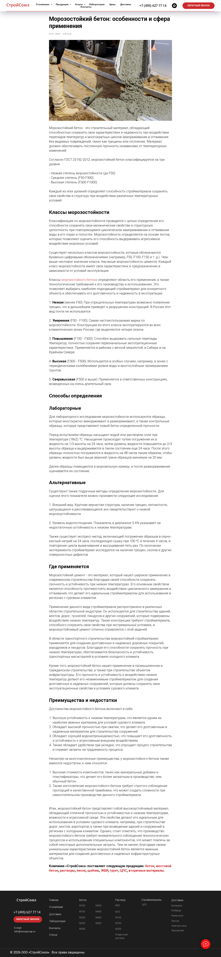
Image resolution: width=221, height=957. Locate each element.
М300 (82, 929)
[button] (198, 5)
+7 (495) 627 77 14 (152, 6)
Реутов (175, 921)
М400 (98, 911)
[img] (26, 900)
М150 (82, 911)
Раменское (177, 915)
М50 (117, 905)
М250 (82, 923)
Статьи (53, 934)
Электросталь (179, 926)
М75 (117, 912)
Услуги (79, 4)
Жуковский (177, 930)
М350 (98, 905)
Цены (112, 4)
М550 (98, 923)
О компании (43, 4)
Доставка (125, 4)
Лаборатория (97, 4)
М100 (82, 905)
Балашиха (176, 905)
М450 (98, 917)
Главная (53, 900)
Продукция (62, 4)
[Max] (174, 5)
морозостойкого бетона (79, 280)
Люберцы (176, 910)
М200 (82, 917)
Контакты (86, 7)
